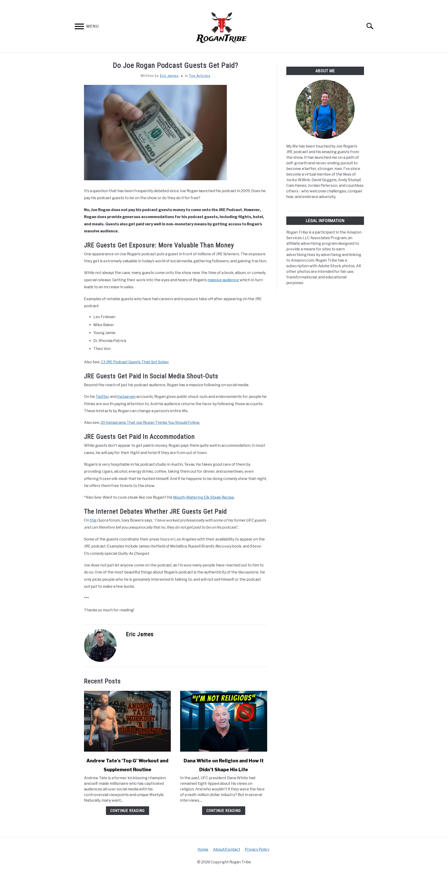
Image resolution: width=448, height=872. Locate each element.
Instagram (126, 396)
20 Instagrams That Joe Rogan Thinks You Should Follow (150, 422)
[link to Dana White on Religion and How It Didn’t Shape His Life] (223, 721)
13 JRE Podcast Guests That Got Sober (135, 362)
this (93, 520)
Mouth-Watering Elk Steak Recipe (203, 497)
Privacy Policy (257, 849)
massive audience (223, 280)
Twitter (102, 396)
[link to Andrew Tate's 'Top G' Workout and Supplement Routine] (127, 721)
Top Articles (199, 76)
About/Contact (226, 849)
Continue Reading (127, 810)
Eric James (169, 76)
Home (203, 849)
